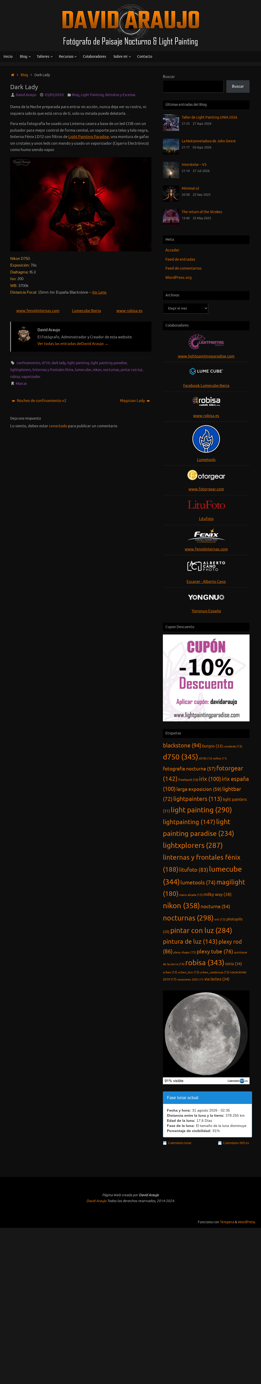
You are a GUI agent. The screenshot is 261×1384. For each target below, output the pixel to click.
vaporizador (30, 377)
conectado (58, 426)
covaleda (233, 746)
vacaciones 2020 (190, 979)
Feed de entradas (180, 259)
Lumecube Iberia (86, 310)
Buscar (169, 76)
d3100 (205, 758)
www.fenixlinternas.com (37, 310)
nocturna (215, 907)
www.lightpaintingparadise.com (206, 356)
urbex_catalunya (214, 972)
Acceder (172, 250)
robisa (15, 377)
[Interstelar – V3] (171, 177)
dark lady (58, 363)
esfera (220, 758)
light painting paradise (109, 363)
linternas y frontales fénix (52, 370)
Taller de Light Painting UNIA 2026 (209, 117)
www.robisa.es (129, 310)
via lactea (216, 979)
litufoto (193, 870)
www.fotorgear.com (206, 489)
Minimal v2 (190, 188)
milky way (217, 894)
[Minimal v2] (171, 200)
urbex (170, 972)
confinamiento (28, 363)
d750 (46, 363)
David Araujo (26, 95)
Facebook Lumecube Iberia (206, 385)
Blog (24, 75)
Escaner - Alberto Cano (206, 581)
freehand (188, 780)
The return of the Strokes (202, 212)
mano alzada (191, 895)
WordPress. (247, 1222)
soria (233, 963)
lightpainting (189, 822)
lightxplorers (20, 370)
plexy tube (215, 951)
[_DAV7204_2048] (80, 204)
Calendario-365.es (236, 1143)
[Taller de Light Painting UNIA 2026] (171, 129)
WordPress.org (178, 277)
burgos (212, 746)
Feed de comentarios (183, 268)
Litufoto (206, 518)
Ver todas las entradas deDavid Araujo (72, 343)
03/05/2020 (54, 95)
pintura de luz (190, 941)
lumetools (198, 882)
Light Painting (92, 95)
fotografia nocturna (189, 769)
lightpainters (197, 799)
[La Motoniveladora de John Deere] (171, 153)
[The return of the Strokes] (171, 224)
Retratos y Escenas (120, 95)
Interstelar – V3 (194, 164)
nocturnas (111, 370)
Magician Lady (133, 400)
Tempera (227, 1222)
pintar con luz (131, 370)
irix (210, 779)
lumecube (83, 370)
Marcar (21, 384)
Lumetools (206, 459)
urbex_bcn (188, 972)
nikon (97, 370)
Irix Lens (99, 292)
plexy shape (184, 952)
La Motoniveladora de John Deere (209, 141)
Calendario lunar (179, 1143)
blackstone (182, 745)
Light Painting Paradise (88, 136)
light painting (78, 363)
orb (220, 919)
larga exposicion (198, 789)
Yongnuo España (206, 611)
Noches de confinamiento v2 (41, 400)
